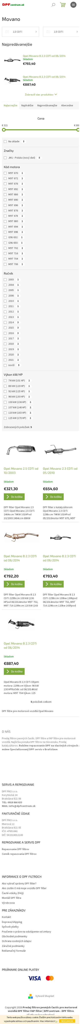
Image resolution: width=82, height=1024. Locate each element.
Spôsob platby (10, 927)
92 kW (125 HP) (19, 391)
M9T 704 (15, 259)
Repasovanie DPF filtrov (15, 849)
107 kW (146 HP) (19, 407)
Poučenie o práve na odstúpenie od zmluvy (26, 932)
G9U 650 (15, 243)
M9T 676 (15, 184)
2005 (13, 290)
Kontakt (6, 917)
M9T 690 (15, 200)
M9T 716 (15, 253)
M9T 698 (15, 232)
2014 (13, 322)
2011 (13, 306)
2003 (13, 280)
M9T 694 (15, 227)
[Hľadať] (53, 5)
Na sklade (16, 141)
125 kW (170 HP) (19, 418)
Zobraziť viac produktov (39, 94)
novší (13, 365)
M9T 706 (15, 264)
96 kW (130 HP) (19, 397)
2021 (13, 360)
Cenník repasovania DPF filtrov (19, 854)
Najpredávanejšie (47, 105)
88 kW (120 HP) (19, 386)
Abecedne (67, 105)
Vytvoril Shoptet (44, 996)
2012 (13, 312)
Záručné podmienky (13, 946)
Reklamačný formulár (14, 951)
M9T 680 (15, 221)
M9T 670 (15, 173)
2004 (13, 285)
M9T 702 (15, 248)
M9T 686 (15, 194)
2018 (13, 344)
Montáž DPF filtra (11, 898)
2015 (13, 328)
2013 (13, 317)
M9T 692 (15, 189)
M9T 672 (15, 178)
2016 (13, 333)
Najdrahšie (27, 105)
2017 (13, 338)
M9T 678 (15, 216)
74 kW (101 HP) (19, 381)
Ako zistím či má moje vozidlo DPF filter (24, 888)
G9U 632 (15, 237)
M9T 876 (15, 211)
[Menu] (73, 5)
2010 (13, 301)
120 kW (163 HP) (19, 413)
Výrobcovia (8, 903)
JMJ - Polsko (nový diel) (24, 158)
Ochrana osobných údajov (16, 941)
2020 (13, 355)
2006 (13, 296)
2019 (13, 349)
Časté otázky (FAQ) (13, 893)
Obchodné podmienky (14, 936)
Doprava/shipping (12, 922)
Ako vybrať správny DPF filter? (19, 884)
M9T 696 (15, 205)
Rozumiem (67, 1021)
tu (56, 1021)
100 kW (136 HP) (19, 402)
